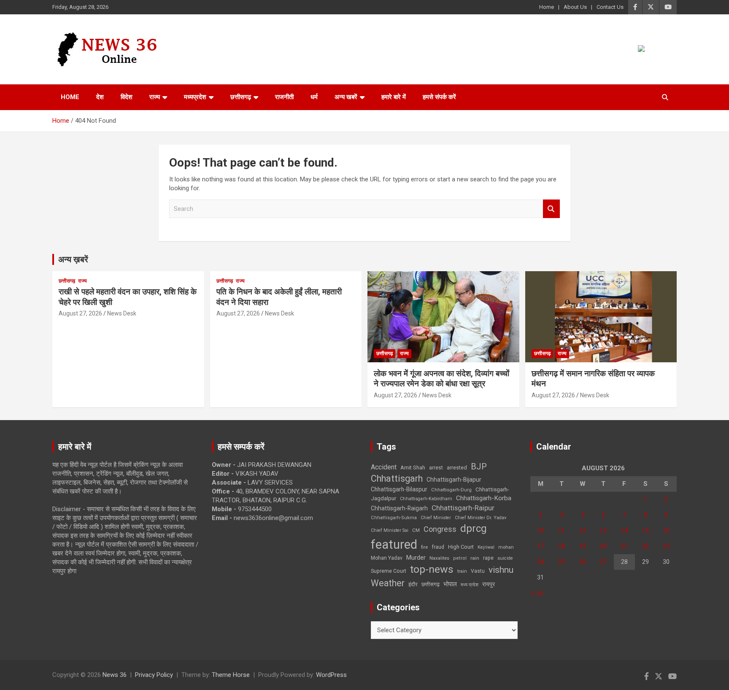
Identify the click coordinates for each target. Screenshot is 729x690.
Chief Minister (436, 517)
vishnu (501, 570)
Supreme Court (388, 571)
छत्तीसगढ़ (240, 97)
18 (561, 546)
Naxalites (439, 558)
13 (603, 530)
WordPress (331, 675)
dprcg (473, 528)
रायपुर (488, 584)
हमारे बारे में (393, 97)
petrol (460, 558)
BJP (479, 466)
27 (603, 562)
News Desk (121, 313)
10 (540, 530)
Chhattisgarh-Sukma (394, 517)
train (462, 571)
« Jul (536, 593)
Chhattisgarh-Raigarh (399, 508)
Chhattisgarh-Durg (451, 490)
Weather (388, 583)
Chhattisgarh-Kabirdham (426, 498)
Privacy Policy (154, 675)
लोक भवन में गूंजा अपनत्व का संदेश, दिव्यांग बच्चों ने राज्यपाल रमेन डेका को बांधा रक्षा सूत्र (441, 379)
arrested (457, 467)
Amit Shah (412, 467)
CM (416, 530)
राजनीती (284, 97)
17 (540, 546)
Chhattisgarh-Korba (483, 498)
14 (624, 530)
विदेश (126, 97)
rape (488, 558)
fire (424, 547)
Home (546, 7)
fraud (438, 547)
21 (624, 546)
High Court (461, 547)
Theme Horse (231, 675)
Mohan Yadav (386, 558)
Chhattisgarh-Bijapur (454, 479)
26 (582, 562)
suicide (505, 558)
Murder (416, 557)
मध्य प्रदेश (469, 585)
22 (645, 546)
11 (561, 530)
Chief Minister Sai (389, 530)
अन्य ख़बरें (73, 259)
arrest (436, 468)
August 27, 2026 (80, 313)
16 (666, 530)
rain (474, 558)
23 (666, 546)
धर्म (314, 97)
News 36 (115, 675)
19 (582, 546)
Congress (440, 529)
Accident (384, 467)
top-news (432, 569)
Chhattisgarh (397, 478)
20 (603, 546)
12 (582, 530)
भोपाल (450, 584)
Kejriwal (486, 547)
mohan (506, 547)
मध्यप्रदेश (195, 97)
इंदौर (413, 584)
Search (551, 208)
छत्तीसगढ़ (430, 584)
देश (100, 97)
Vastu (478, 571)
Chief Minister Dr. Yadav (480, 517)
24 (540, 562)
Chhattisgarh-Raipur (463, 508)
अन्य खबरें (346, 97)
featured (394, 544)
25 (561, 562)
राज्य (154, 97)
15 (645, 530)
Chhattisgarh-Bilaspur (399, 489)
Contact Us (610, 7)
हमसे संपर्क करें (439, 97)
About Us (575, 7)
